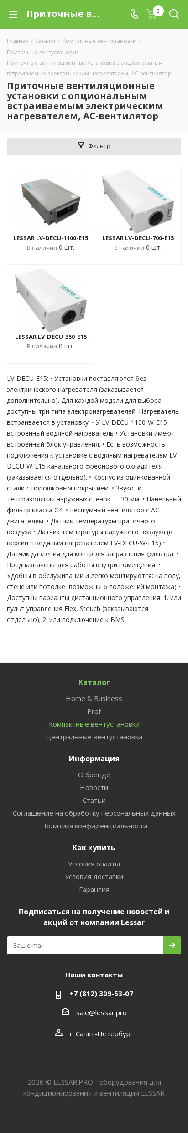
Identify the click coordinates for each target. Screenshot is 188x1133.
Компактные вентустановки (94, 723)
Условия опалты (94, 863)
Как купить (94, 848)
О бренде (94, 774)
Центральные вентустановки (94, 736)
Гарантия (94, 889)
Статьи (94, 800)
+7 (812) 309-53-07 (101, 993)
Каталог (94, 682)
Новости (94, 787)
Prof (94, 711)
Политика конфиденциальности (94, 825)
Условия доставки (94, 876)
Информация (94, 759)
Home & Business (94, 698)
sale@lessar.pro (101, 1012)
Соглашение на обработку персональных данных (94, 812)
